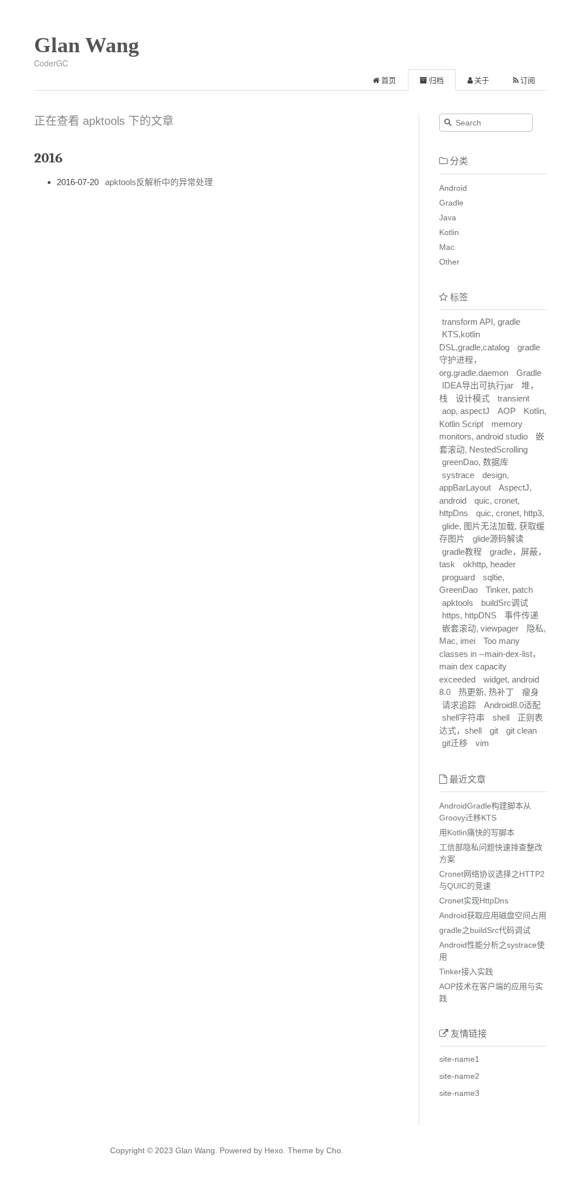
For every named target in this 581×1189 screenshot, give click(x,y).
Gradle (451, 202)
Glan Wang (86, 45)
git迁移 (455, 743)
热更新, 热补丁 (486, 692)
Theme (299, 1150)
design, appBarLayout (474, 481)
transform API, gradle (481, 321)
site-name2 (459, 1076)
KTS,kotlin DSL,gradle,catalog (474, 340)
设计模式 (473, 398)
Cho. (333, 1150)
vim (482, 743)
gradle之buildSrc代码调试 (485, 930)
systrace (458, 475)
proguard (458, 577)
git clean (521, 730)
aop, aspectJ (466, 411)
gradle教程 (462, 551)
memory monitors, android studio (483, 430)
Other (449, 261)
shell (501, 717)
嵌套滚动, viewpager (480, 628)
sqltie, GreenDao (471, 583)
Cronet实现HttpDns (473, 900)
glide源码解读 (498, 538)
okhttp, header (489, 564)
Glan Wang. (196, 1150)
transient (513, 398)
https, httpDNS (469, 615)
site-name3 (459, 1093)
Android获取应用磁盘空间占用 (492, 915)
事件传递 (521, 615)
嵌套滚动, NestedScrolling (491, 443)
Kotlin (449, 232)
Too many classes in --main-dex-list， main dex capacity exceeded (490, 660)
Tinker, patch (509, 589)
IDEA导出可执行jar (477, 385)
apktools (457, 603)
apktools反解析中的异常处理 (159, 182)
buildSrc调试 (504, 603)
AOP (507, 411)
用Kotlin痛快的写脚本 (477, 832)
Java (447, 217)
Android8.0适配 (512, 705)
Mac (446, 247)
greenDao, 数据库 (475, 462)
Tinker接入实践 (466, 971)
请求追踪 (459, 705)
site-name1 (459, 1059)
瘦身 (530, 692)
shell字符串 (463, 717)
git (494, 730)
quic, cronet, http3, (510, 513)
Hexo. (273, 1150)
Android (453, 187)
